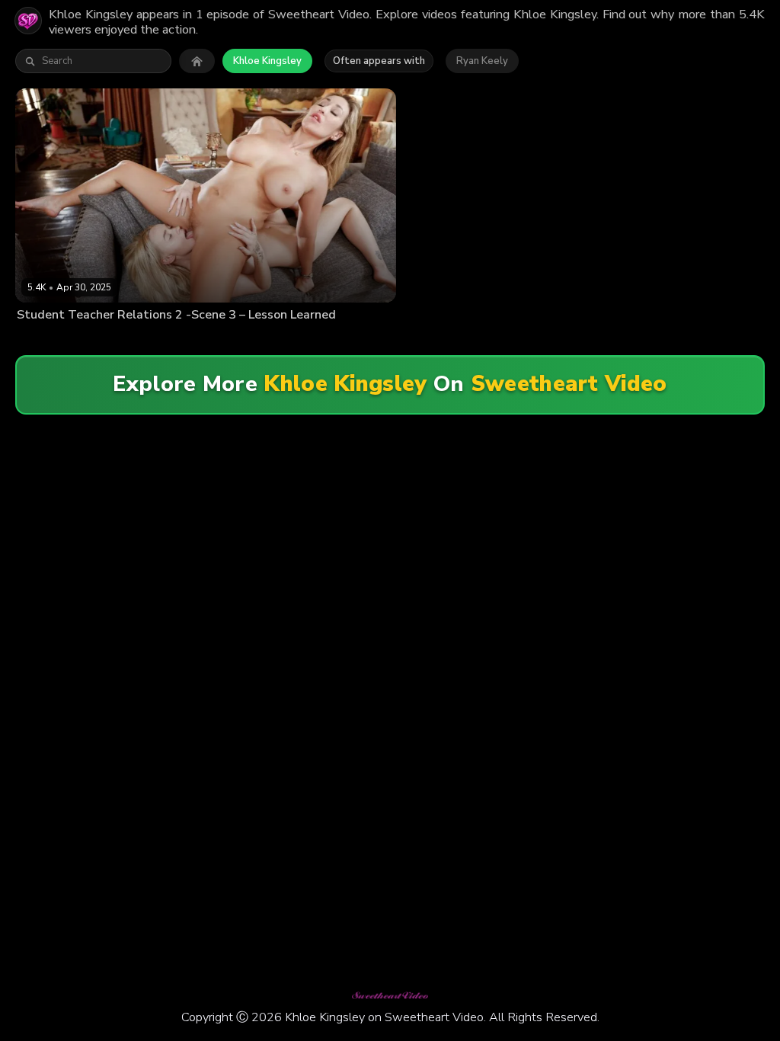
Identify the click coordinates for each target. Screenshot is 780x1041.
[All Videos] (197, 61)
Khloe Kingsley (267, 61)
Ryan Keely (482, 61)
